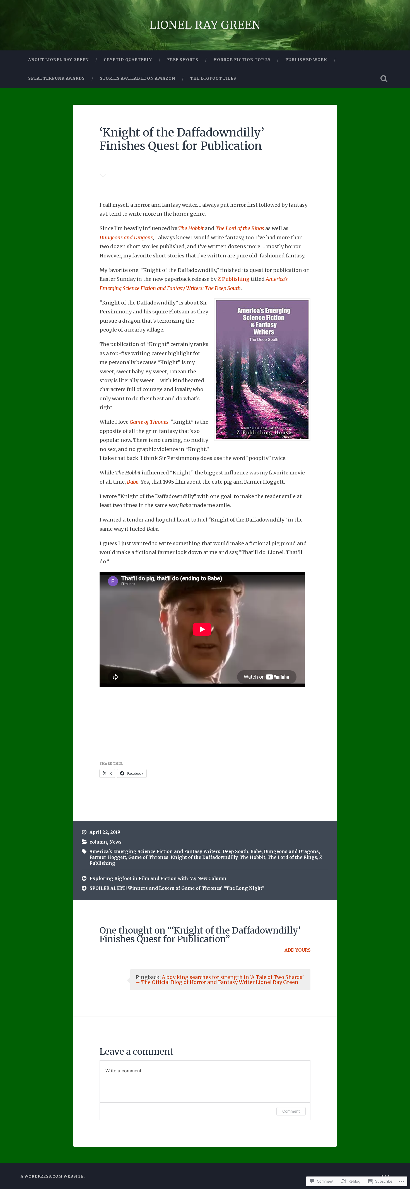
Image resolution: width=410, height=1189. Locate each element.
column (98, 842)
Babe (132, 482)
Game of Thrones (149, 422)
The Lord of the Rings (240, 228)
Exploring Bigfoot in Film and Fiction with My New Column (158, 878)
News (115, 842)
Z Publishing (234, 279)
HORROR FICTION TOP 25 (241, 59)
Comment (291, 1111)
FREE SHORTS (182, 59)
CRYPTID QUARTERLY (128, 59)
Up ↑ (385, 1176)
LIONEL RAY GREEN (205, 25)
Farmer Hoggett (108, 857)
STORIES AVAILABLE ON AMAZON (137, 78)
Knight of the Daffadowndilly (204, 857)
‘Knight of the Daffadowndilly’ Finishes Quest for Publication (182, 139)
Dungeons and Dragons (126, 237)
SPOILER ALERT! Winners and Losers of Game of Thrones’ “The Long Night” (177, 888)
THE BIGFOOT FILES (213, 78)
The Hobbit (191, 228)
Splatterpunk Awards (56, 78)
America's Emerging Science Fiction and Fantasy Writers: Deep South (169, 851)
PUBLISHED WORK (306, 59)
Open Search (384, 78)
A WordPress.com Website (52, 1176)
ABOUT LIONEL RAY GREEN (58, 59)
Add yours (297, 950)
